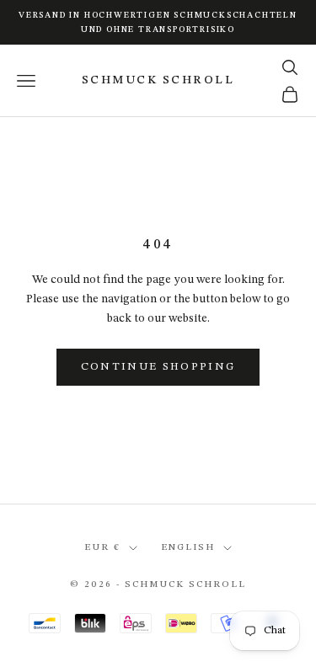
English (188, 547)
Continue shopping (158, 366)
